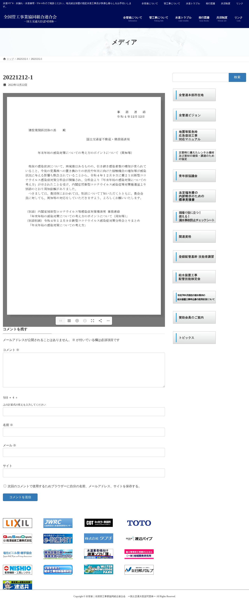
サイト (7, 465)
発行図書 (210, 3)
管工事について (172, 3)
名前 (8, 425)
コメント (11, 349)
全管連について (150, 3)
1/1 (60, 320)
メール (9, 445)
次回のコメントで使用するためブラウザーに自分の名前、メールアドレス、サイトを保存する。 (74, 486)
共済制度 (225, 3)
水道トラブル (193, 3)
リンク (239, 3)
